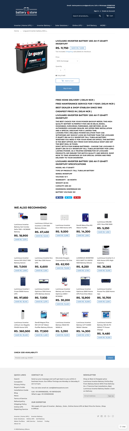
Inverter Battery (44, 25)
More (102, 25)
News (16, 396)
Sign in (96, 11)
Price (57, 57)
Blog (16, 393)
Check (110, 358)
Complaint (18, 382)
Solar (65, 406)
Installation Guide (21, 390)
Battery (59, 406)
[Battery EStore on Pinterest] (105, 416)
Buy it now (67, 88)
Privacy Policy (19, 384)
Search (16, 379)
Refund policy (19, 401)
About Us (17, 423)
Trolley (47, 421)
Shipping (69, 52)
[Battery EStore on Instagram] (113, 416)
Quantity (59, 66)
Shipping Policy (20, 404)
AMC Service (31, 421)
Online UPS (77, 25)
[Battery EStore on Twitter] (98, 416)
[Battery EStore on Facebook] (102, 416)
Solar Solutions (61, 25)
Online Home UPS (75, 406)
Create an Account (108, 11)
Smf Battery (92, 25)
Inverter (51, 406)
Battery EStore (24, 429)
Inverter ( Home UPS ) (23, 25)
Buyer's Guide (19, 387)
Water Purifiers (19, 421)
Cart (111, 16)
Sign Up (111, 396)
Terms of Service (20, 398)
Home (16, 31)
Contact (40, 421)
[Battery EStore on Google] (109, 416)
